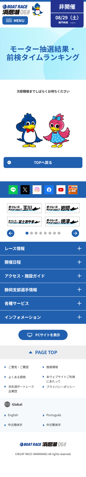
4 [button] (40, 233)
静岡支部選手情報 (21, 290)
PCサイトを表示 (47, 334)
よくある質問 (17, 377)
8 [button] (59, 233)
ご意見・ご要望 (18, 367)
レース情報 (15, 248)
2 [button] (31, 233)
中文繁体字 (53, 425)
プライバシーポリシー (60, 387)
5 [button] (45, 233)
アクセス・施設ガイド (25, 276)
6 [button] (49, 233)
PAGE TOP (46, 352)
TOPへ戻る (43, 162)
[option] (43, 214)
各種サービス (17, 303)
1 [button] (27, 233)
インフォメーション (23, 317)
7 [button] (54, 233)
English (13, 415)
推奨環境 (52, 367)
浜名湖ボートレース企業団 (21, 388)
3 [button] (36, 233)
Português (53, 415)
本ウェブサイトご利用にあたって (60, 379)
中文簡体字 (15, 425)
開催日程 (13, 262)
